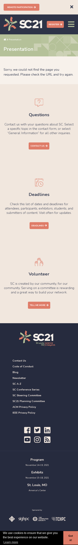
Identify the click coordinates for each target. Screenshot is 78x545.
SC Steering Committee (27, 395)
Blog (15, 372)
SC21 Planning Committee (29, 401)
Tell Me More (37, 305)
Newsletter (19, 378)
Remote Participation (20, 7)
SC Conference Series (26, 389)
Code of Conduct (23, 366)
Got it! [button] (70, 538)
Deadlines (37, 225)
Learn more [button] (10, 542)
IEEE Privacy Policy (24, 412)
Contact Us (37, 145)
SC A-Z (17, 384)
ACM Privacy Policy (24, 407)
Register (54, 24)
